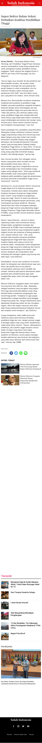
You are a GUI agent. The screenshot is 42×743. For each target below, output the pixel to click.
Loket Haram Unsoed (19, 603)
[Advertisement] (21, 479)
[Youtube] (28, 726)
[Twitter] (16, 353)
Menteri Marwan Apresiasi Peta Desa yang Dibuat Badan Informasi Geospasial (30, 367)
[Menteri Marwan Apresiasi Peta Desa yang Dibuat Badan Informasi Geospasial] (10, 368)
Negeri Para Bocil (18, 633)
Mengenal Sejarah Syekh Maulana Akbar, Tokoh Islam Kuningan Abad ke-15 (25, 584)
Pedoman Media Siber (20, 734)
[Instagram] (18, 726)
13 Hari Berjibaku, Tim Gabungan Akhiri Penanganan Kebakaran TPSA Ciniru (25, 625)
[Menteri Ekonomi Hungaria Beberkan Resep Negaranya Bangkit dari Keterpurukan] (10, 380)
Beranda (9, 734)
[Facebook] (11, 353)
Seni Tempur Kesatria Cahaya (23, 592)
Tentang (31, 734)
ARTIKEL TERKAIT (8, 360)
